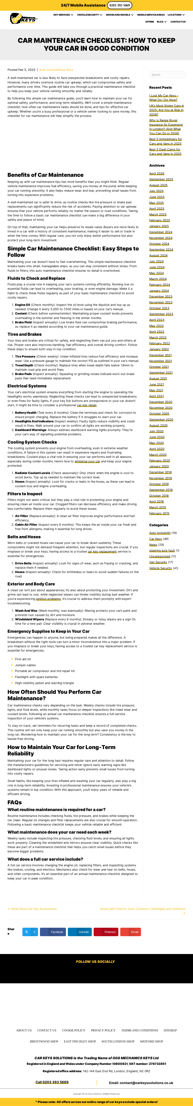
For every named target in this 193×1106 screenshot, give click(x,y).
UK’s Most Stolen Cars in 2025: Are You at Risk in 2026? (166, 110)
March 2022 (157, 337)
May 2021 (156, 390)
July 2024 (156, 261)
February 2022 (159, 343)
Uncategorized (159, 556)
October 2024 (159, 244)
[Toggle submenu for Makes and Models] (132, 15)
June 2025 (156, 197)
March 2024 (157, 279)
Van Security (158, 562)
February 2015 (159, 513)
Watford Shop (151, 1041)
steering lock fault (162, 550)
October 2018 (159, 495)
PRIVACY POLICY (103, 1030)
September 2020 (161, 419)
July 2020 (156, 431)
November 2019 (160, 478)
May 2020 (156, 443)
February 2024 (159, 285)
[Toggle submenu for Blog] (165, 22)
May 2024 (156, 273)
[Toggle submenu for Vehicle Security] (101, 15)
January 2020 (159, 466)
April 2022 (156, 331)
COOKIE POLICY (73, 1030)
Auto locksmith (50, 70)
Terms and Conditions (139, 1030)
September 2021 (161, 372)
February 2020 (159, 460)
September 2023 (161, 314)
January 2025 (159, 226)
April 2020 (156, 449)
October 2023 (159, 308)
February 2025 (159, 220)
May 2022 (156, 326)
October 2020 (159, 413)
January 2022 (159, 349)
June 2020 (156, 437)
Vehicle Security (160, 568)
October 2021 (159, 367)
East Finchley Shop (80, 1041)
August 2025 (158, 185)
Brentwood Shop (44, 1041)
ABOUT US (23, 1030)
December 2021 (160, 355)
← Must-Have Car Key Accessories (32, 909)
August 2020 (158, 425)
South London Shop (118, 1041)
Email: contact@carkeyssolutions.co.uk (141, 1083)
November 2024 (160, 238)
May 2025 (156, 203)
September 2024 (161, 249)
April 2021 (156, 396)
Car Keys (67, 70)
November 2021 (160, 361)
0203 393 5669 (120, 5)
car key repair (86, 405)
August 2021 (158, 378)
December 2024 (160, 232)
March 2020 (157, 455)
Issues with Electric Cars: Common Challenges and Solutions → (142, 911)
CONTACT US (46, 1030)
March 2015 (157, 507)
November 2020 (160, 408)
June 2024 (156, 267)
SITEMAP (170, 1030)
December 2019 (160, 472)
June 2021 (156, 384)
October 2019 (159, 484)
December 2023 (160, 296)
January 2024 (159, 291)
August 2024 (158, 255)
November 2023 (160, 302)
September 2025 (161, 179)
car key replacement (102, 551)
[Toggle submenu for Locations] (184, 15)
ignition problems (48, 599)
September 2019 (161, 490)
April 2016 (156, 501)
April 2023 (156, 320)
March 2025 (157, 214)
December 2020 (160, 402)
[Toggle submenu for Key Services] (72, 15)
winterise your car (87, 461)
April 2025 (156, 208)
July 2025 (156, 191)
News (153, 545)
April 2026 (156, 173)
